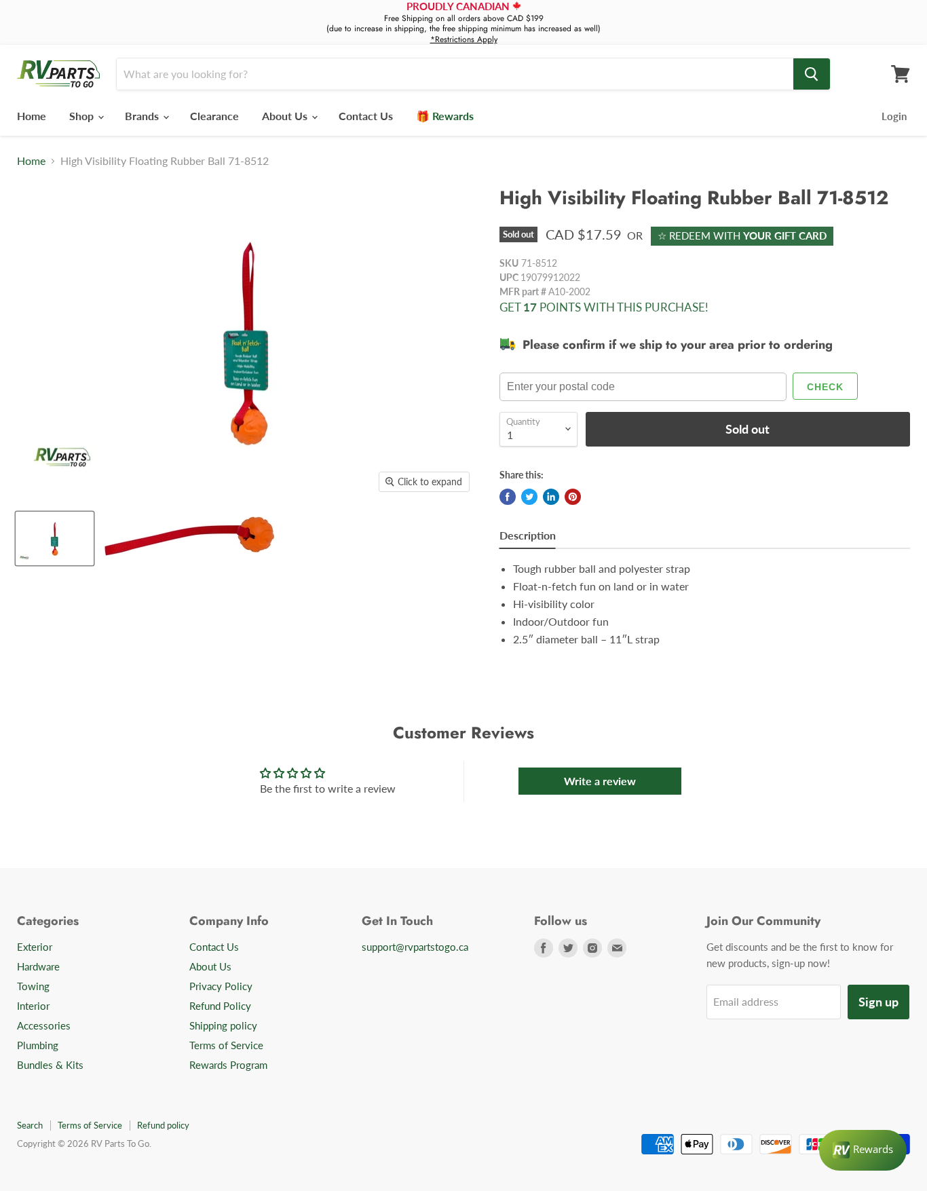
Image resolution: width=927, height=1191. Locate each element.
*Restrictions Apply (463, 39)
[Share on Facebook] (507, 497)
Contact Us (366, 115)
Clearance (214, 115)
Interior (33, 1006)
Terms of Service (226, 1045)
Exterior (34, 947)
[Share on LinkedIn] (551, 497)
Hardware (38, 966)
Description (527, 535)
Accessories (44, 1025)
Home (31, 115)
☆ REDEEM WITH (742, 235)
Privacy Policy (220, 986)
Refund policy (163, 1125)
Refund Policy (220, 1006)
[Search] (811, 74)
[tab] (527, 537)
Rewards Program (228, 1065)
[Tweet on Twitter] (529, 497)
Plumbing (37, 1045)
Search (30, 1125)
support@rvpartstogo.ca (415, 947)
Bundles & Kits (50, 1065)
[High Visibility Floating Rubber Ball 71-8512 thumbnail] (55, 538)
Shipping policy (223, 1025)
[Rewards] (863, 1150)
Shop (82, 115)
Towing (33, 986)
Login (894, 116)
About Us (286, 115)
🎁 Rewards (445, 115)
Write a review (600, 780)
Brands (143, 115)
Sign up (878, 1001)
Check (825, 386)
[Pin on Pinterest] (573, 497)
